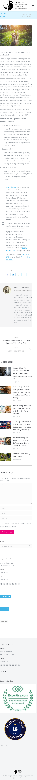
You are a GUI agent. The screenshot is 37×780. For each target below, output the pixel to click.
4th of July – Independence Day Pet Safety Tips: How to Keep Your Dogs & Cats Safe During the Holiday (22, 426)
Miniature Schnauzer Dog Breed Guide (21, 455)
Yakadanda (29, 776)
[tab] (5, 596)
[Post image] (5, 371)
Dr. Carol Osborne (12, 187)
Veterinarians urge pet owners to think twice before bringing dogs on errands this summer (21, 442)
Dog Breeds (4, 621)
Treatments (5, 609)
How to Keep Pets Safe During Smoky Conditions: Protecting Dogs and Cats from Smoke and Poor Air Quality (22, 392)
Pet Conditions (5, 596)
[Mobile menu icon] (32, 5)
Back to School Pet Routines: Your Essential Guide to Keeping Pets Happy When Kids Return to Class (22, 373)
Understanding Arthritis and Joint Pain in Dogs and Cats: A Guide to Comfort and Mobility (22, 410)
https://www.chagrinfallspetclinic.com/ (25, 290)
